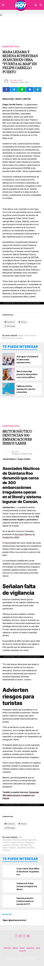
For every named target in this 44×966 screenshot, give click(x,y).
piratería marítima (10, 845)
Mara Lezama (8, 338)
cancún (5, 842)
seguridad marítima (26, 848)
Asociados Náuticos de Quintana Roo (19, 840)
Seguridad (30, 948)
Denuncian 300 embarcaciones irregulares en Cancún (20, 795)
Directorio (7, 948)
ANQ (20, 837)
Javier (16, 452)
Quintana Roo (26, 845)
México (15, 948)
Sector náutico (9, 848)
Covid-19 (22, 951)
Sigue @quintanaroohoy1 (15, 920)
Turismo (6, 850)
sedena (19, 338)
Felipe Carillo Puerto (27, 335)
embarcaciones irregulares (22, 842)
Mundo (22, 948)
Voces (38, 948)
